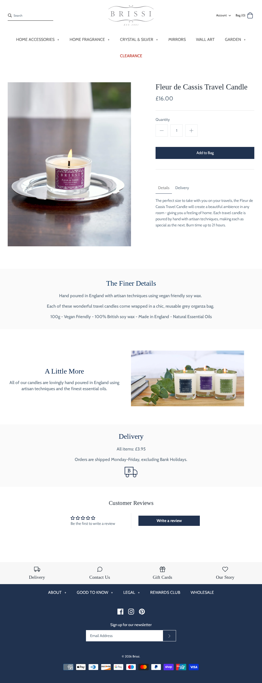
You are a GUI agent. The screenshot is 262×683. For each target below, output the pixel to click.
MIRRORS (177, 39)
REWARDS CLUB (165, 592)
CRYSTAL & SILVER (139, 39)
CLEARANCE (131, 55)
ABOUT (57, 592)
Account (221, 15)
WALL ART (205, 39)
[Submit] (169, 635)
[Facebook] (120, 612)
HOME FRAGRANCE (90, 39)
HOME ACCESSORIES (37, 39)
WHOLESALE (202, 592)
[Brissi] (131, 15)
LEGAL (131, 592)
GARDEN (235, 39)
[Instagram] (131, 612)
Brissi (136, 656)
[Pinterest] (142, 612)
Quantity (163, 119)
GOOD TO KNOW (95, 592)
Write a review (169, 520)
